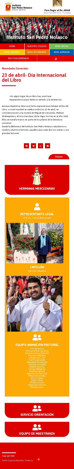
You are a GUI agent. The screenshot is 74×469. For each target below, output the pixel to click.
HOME (12, 46)
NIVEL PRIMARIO (12, 52)
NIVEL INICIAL (62, 46)
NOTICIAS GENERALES (18, 58)
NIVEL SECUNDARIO (37, 52)
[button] (26, 145)
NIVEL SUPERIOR (62, 52)
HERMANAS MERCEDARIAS (37, 188)
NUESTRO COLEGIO (36, 46)
